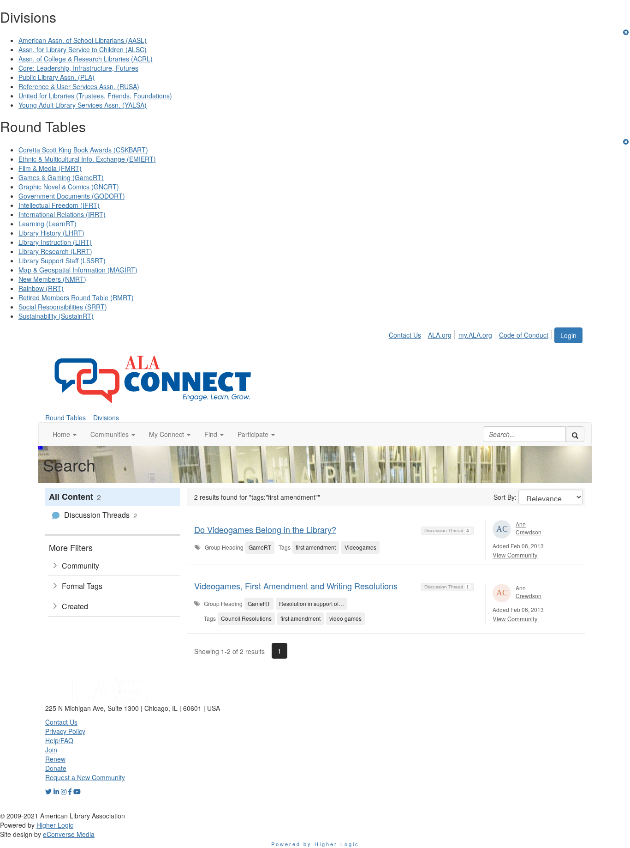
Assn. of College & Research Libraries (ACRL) (85, 58)
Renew (55, 758)
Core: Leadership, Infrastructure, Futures (78, 68)
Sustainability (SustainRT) (56, 316)
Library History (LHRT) (51, 232)
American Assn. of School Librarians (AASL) (82, 40)
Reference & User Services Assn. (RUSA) (78, 86)
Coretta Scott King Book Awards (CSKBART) (83, 149)
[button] (64, 434)
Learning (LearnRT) (47, 223)
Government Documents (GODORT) (71, 195)
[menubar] (471, 333)
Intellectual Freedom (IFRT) (59, 205)
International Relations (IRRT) (62, 214)
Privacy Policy (65, 731)
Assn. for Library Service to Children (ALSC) (82, 49)
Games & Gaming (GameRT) (61, 177)
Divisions (106, 417)
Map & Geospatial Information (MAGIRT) (77, 269)
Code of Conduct (523, 334)
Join (51, 749)
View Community (515, 555)
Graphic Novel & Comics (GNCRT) (68, 186)
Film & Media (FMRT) (50, 168)
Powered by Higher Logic (315, 844)
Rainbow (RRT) (41, 288)
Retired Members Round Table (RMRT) (76, 297)
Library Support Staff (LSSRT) (62, 260)
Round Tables (65, 417)
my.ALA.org (475, 334)
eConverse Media (69, 834)
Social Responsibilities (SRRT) (62, 306)
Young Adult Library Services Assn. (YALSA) (82, 104)
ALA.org (440, 334)
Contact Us (405, 334)
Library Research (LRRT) (55, 251)
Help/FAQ (59, 740)
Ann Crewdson (528, 528)
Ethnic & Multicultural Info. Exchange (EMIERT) (87, 159)
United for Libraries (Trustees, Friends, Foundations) (95, 95)
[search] (575, 434)
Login (568, 335)
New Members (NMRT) (52, 279)
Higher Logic (54, 825)
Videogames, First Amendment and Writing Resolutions (296, 586)
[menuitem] (407, 333)
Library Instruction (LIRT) (55, 242)
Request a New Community (85, 777)
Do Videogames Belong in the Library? (265, 529)
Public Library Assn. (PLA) (56, 77)
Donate (55, 768)
